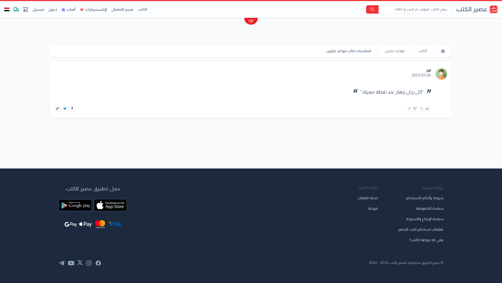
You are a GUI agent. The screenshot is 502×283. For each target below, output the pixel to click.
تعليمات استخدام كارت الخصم (420, 229)
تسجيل (38, 10)
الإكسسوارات (96, 10)
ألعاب (71, 10)
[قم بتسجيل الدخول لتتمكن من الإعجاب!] (427, 108)
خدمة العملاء (368, 198)
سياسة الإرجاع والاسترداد (424, 219)
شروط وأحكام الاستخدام (424, 198)
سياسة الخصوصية (429, 208)
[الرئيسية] (443, 51)
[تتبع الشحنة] (16, 9)
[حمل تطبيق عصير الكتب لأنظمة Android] (75, 205)
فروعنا (373, 208)
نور (428, 70)
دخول (52, 10)
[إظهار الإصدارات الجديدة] (251, 22)
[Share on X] (65, 108)
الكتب (142, 9)
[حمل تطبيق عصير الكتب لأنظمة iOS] (110, 205)
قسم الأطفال (122, 10)
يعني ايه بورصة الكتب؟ (426, 240)
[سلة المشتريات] (25, 9)
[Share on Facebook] (72, 108)
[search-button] (372, 9)
